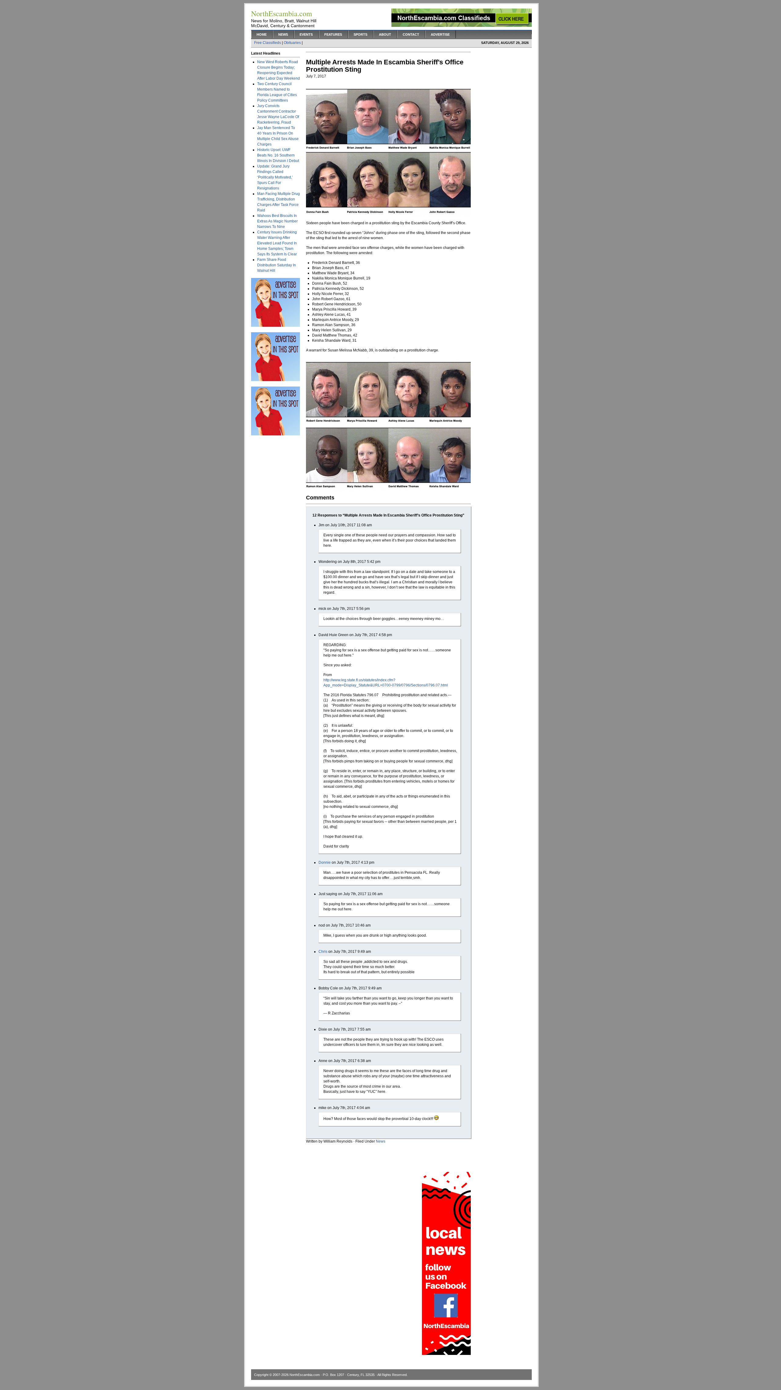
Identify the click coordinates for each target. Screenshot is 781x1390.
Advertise (440, 34)
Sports (360, 34)
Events (306, 34)
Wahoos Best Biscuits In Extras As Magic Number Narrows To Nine (277, 221)
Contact (411, 34)
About (385, 34)
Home (262, 34)
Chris (323, 951)
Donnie (325, 862)
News (283, 34)
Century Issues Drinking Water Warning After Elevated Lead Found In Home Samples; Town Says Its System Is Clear (277, 243)
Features (333, 34)
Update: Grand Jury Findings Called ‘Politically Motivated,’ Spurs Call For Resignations (275, 177)
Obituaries (292, 43)
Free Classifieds (267, 43)
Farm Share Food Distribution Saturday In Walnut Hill (276, 265)
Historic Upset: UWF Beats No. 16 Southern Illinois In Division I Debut (278, 155)
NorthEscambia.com (305, 1375)
